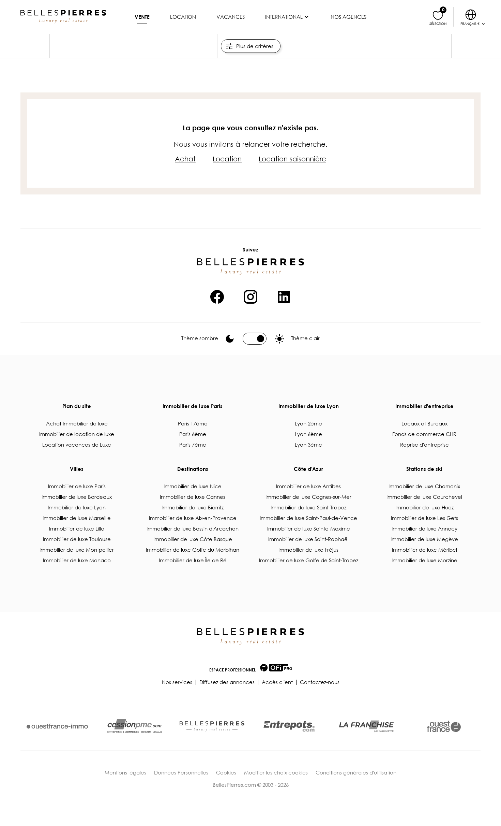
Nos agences (348, 16)
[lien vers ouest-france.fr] (444, 726)
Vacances (230, 16)
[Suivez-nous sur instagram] (250, 296)
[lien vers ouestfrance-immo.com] (57, 726)
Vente (142, 17)
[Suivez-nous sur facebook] (217, 296)
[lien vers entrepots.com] (289, 726)
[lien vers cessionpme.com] (134, 726)
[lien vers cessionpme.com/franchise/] (366, 726)
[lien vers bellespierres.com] (212, 726)
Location (183, 16)
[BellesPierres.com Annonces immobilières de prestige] (63, 17)
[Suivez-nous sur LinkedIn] (284, 296)
